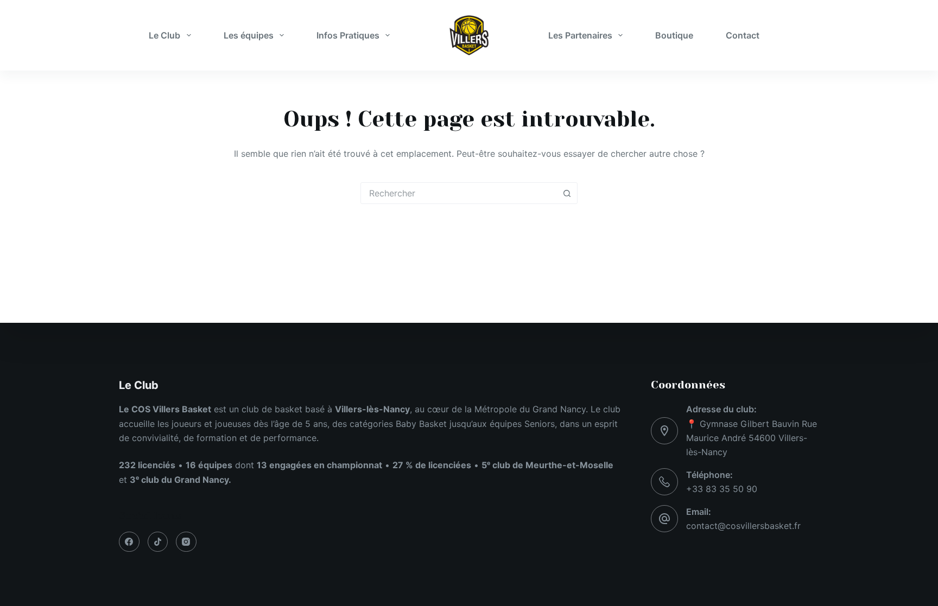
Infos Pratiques (347, 35)
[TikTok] (158, 542)
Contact (742, 35)
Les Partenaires (580, 35)
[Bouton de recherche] (566, 193)
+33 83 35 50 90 (721, 488)
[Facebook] (129, 542)
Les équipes (249, 35)
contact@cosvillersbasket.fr (743, 525)
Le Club (164, 35)
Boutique (674, 35)
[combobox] (458, 193)
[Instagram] (186, 542)
